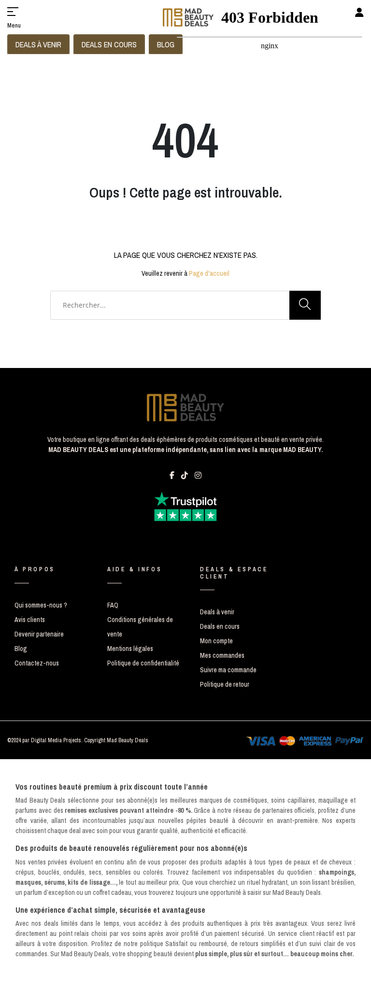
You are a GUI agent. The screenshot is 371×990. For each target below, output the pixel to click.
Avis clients (29, 619)
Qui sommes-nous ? (40, 605)
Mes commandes (222, 655)
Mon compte (216, 640)
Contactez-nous (36, 663)
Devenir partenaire (39, 634)
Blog (20, 648)
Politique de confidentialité (143, 663)
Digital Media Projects (56, 740)
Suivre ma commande (228, 669)
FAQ (112, 605)
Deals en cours (220, 626)
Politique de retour (224, 684)
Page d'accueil (209, 273)
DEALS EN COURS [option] (109, 44)
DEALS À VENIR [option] (38, 44)
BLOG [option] (165, 44)
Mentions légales (130, 648)
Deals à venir (217, 612)
